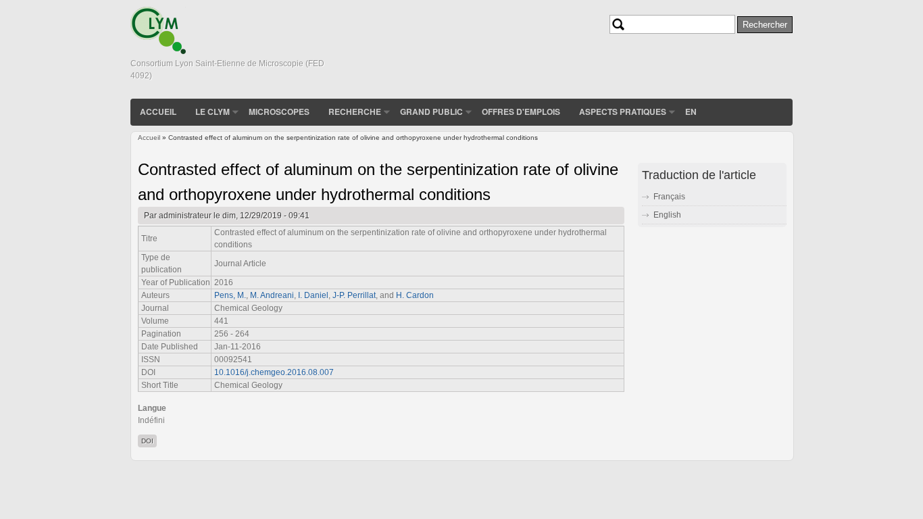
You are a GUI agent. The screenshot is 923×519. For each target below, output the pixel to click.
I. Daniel (313, 295)
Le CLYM (212, 111)
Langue (152, 408)
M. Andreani (272, 295)
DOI (147, 441)
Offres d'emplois (521, 111)
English (667, 215)
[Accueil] (158, 51)
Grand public (431, 111)
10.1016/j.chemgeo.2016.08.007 (274, 372)
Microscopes (279, 111)
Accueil (158, 111)
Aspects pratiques (622, 111)
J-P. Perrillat (354, 295)
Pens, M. (230, 295)
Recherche (354, 111)
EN (691, 111)
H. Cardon (415, 295)
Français (669, 196)
